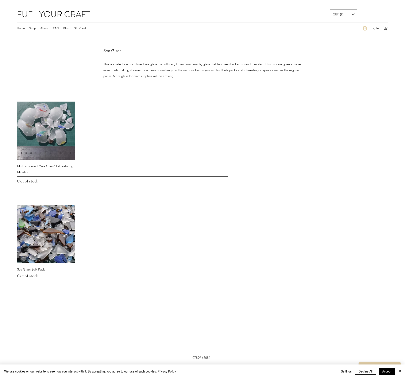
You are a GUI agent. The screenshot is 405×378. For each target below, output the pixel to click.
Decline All (366, 371)
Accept (386, 371)
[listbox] (343, 14)
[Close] (399, 371)
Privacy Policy (167, 371)
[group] (202, 142)
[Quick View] (46, 131)
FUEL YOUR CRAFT (53, 14)
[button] (343, 14)
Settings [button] (346, 371)
